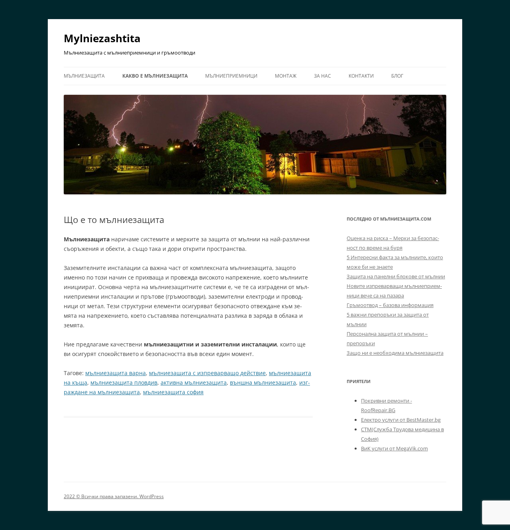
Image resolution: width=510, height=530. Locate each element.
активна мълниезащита (194, 382)
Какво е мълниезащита (155, 75)
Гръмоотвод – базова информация (390, 305)
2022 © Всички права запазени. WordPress (114, 496)
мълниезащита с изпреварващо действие (207, 373)
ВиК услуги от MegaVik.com (394, 448)
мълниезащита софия (173, 392)
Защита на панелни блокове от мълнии (396, 276)
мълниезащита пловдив (123, 382)
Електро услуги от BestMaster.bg (401, 419)
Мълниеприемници (231, 75)
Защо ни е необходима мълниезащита (395, 352)
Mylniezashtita (102, 38)
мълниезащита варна (115, 373)
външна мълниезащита (263, 382)
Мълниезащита (84, 75)
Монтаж (285, 75)
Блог (397, 75)
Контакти (361, 75)
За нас (322, 75)
